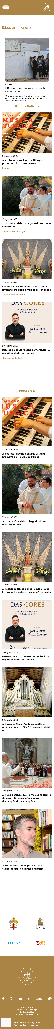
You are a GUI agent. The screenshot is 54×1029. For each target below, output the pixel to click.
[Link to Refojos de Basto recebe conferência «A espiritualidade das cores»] (27, 332)
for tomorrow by (27, 1014)
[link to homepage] (47, 7)
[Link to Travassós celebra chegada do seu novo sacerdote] (27, 206)
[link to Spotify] (50, 999)
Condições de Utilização (27, 1010)
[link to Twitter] (29, 999)
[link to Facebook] (3, 998)
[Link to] (27, 70)
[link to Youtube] (20, 999)
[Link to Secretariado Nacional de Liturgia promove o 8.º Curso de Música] (27, 142)
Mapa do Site (27, 1007)
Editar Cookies (27, 1012)
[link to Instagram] (11, 998)
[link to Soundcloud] (39, 999)
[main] (27, 454)
